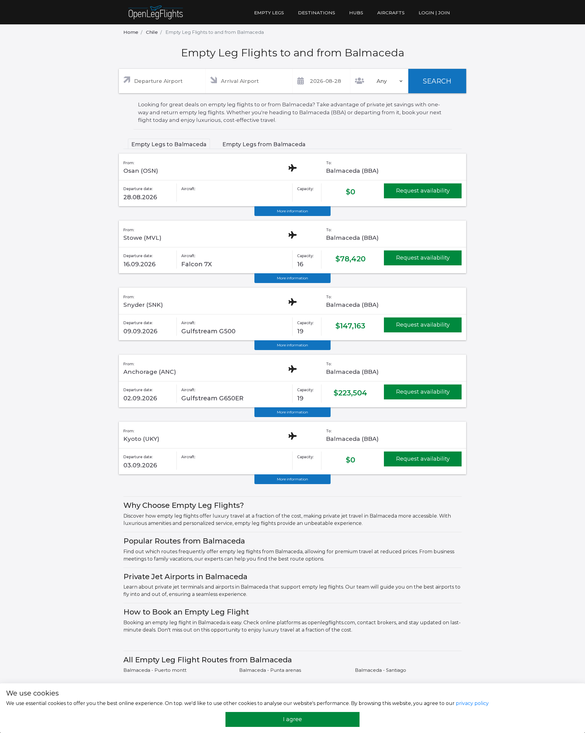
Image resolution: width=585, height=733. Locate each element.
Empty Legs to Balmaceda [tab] (169, 144)
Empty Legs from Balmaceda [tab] (264, 144)
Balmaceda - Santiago (380, 670)
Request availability (423, 190)
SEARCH (437, 81)
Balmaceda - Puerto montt (154, 670)
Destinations (316, 12)
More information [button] (292, 211)
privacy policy (472, 703)
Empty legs (269, 12)
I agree (292, 719)
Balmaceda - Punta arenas (270, 670)
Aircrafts (391, 12)
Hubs (356, 12)
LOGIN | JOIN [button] (434, 12)
